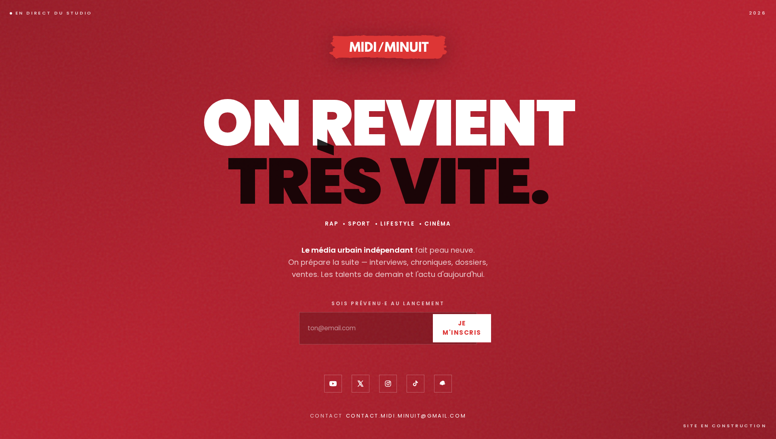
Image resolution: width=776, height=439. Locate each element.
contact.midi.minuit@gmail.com (406, 415)
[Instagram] (388, 384)
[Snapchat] (443, 384)
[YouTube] (333, 384)
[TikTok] (415, 384)
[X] (360, 384)
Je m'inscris (462, 328)
